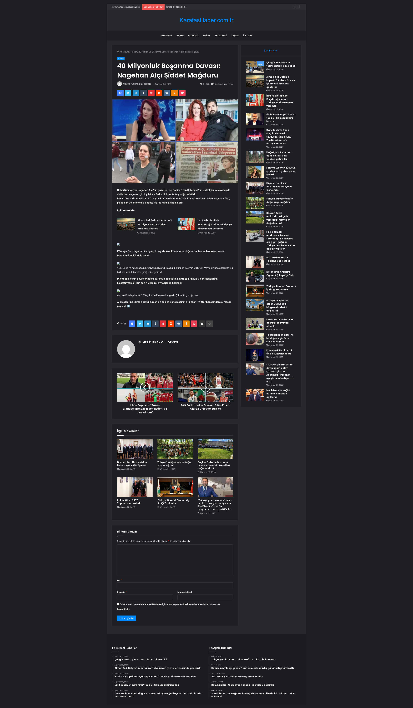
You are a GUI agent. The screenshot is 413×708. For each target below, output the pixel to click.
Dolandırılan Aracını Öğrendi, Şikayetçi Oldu (280, 273)
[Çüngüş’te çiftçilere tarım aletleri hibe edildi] (255, 67)
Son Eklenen (271, 50)
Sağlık (206, 35)
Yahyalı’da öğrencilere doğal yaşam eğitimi (174, 464)
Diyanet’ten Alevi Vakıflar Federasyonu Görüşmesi (132, 464)
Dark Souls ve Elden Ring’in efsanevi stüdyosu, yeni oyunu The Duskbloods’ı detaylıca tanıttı (278, 136)
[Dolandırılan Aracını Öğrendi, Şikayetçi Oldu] (255, 276)
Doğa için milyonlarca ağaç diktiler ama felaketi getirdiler (279, 156)
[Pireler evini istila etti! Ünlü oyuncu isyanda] (255, 355)
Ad (119, 580)
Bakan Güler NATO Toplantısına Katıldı (129, 502)
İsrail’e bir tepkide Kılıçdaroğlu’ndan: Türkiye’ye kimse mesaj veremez (200, 6)
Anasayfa (166, 35)
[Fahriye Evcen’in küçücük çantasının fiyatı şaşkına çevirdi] (255, 172)
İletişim (247, 35)
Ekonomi (193, 35)
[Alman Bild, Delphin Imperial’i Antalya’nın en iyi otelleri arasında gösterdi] (126, 224)
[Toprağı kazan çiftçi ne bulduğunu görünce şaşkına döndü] (255, 339)
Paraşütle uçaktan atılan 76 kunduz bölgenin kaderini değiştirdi (277, 305)
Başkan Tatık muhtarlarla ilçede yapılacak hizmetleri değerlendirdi (214, 465)
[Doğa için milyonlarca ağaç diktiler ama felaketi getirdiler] (255, 157)
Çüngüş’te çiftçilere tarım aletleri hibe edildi (280, 64)
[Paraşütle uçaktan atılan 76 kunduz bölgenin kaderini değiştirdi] (255, 305)
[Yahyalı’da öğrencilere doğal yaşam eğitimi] (175, 449)
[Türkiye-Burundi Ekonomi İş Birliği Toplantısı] (175, 487)
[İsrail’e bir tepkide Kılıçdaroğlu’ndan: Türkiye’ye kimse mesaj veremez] (186, 224)
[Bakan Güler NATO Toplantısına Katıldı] (135, 487)
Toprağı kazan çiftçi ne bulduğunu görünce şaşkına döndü (280, 338)
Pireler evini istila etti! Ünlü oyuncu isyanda (279, 352)
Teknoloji (221, 35)
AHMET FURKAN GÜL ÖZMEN (137, 84)
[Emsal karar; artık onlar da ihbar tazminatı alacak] (255, 324)
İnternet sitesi (184, 592)
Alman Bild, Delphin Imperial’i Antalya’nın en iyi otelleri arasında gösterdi (154, 224)
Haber (180, 35)
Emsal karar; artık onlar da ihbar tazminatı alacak (280, 323)
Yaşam (235, 35)
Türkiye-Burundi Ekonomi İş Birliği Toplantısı (173, 502)
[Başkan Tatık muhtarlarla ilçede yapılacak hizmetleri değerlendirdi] (215, 449)
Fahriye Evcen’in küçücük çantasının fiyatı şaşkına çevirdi (281, 171)
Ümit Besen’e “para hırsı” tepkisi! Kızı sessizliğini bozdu (281, 118)
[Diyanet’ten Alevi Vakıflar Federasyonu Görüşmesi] (135, 449)
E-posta (122, 592)
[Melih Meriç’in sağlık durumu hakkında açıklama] (255, 395)
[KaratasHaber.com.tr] (206, 20)
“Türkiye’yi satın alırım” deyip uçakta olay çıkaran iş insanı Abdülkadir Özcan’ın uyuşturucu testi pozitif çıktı (215, 505)
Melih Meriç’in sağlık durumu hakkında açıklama (278, 394)
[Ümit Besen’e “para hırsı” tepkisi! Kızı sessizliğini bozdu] (255, 119)
